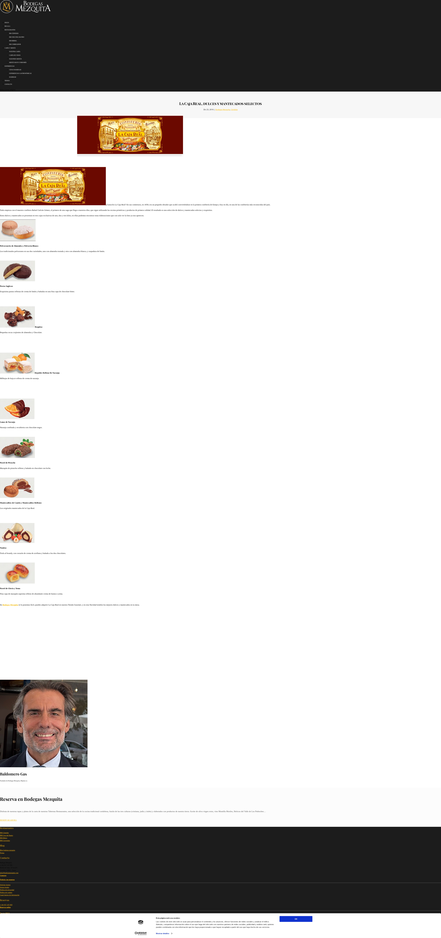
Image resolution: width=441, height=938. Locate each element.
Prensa (2, 853)
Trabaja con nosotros (7, 880)
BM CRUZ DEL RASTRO (16, 37)
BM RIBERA (13, 41)
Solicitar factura (5, 885)
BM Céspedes (4, 833)
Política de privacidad (7, 890)
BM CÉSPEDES (13, 33)
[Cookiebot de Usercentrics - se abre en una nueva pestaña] (141, 933)
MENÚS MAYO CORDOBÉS (18, 62)
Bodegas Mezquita (222, 109)
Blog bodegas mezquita (7, 850)
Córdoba (234, 109)
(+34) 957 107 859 (6, 905)
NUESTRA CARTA (14, 51)
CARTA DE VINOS (14, 55)
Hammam (12, 77)
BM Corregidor (5, 840)
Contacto (8, 84)
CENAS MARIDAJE (15, 70)
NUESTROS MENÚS (15, 59)
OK (296, 919)
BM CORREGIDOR (15, 44)
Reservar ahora (8, 820)
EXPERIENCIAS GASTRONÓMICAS (20, 73)
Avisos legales (4, 887)
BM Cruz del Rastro (6, 835)
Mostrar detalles (162, 933)
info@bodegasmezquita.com (9, 873)
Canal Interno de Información (9, 895)
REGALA (7, 26)
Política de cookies (6, 892)
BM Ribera (3, 838)
